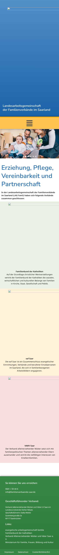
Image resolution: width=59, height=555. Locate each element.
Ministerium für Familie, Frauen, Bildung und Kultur (29, 542)
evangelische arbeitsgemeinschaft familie (24, 530)
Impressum (9, 552)
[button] (29, 123)
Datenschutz (23, 552)
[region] (29, 143)
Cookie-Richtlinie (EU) (41, 552)
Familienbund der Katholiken (18, 533)
